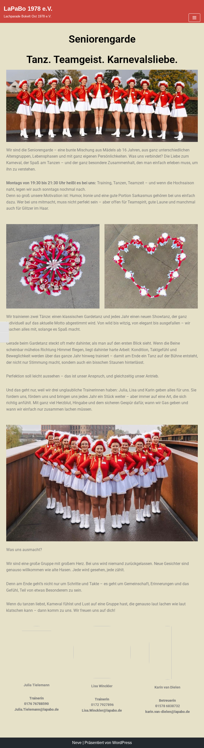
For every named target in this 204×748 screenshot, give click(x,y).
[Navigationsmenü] (194, 17)
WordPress (122, 743)
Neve (77, 743)
